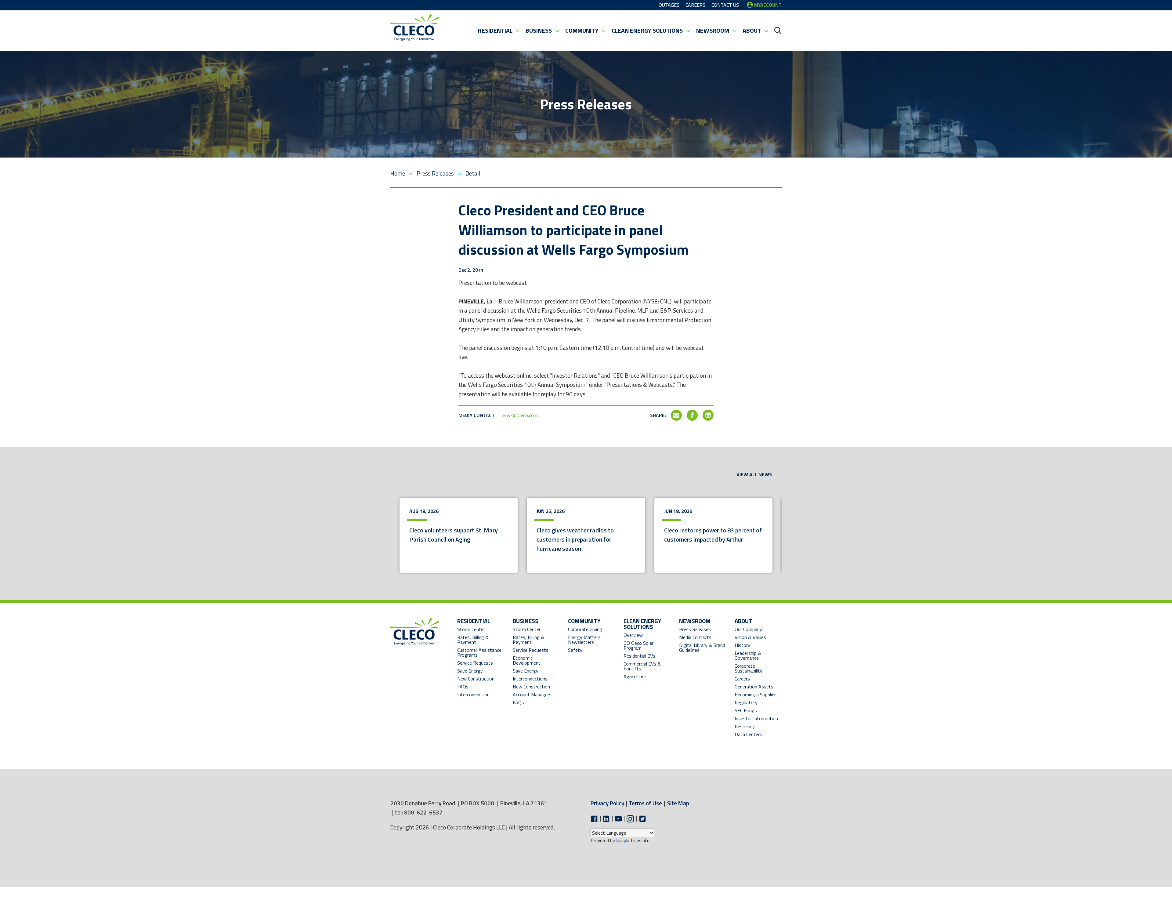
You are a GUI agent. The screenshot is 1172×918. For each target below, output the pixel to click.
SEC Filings (746, 710)
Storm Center (471, 629)
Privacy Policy (607, 803)
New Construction (475, 678)
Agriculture (635, 676)
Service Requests (475, 662)
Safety (575, 650)
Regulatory (746, 702)
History (742, 645)
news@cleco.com (520, 415)
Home (398, 173)
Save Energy (470, 670)
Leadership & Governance (748, 655)
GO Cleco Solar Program (638, 645)
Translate (639, 840)
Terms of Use (645, 803)
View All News (754, 474)
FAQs (462, 686)
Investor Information (756, 718)
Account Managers (532, 694)
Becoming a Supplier (755, 694)
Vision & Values (750, 637)
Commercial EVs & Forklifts (642, 666)
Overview (633, 635)
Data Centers (748, 734)
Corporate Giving (585, 629)
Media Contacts (695, 637)
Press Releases (436, 173)
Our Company (748, 629)
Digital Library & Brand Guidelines (702, 647)
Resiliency (745, 726)
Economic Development (533, 660)
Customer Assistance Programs (479, 652)
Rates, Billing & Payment (473, 639)
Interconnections (530, 678)
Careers (742, 678)
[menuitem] (498, 30)
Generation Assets (754, 686)
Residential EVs (639, 655)
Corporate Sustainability (748, 668)
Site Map (678, 803)
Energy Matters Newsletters (584, 639)
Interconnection (473, 694)
